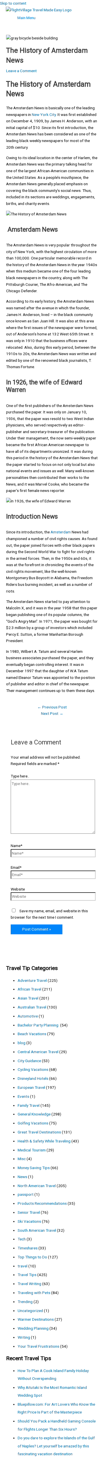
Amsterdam (61, 532)
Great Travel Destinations (39, 1132)
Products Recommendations (42, 1203)
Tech (22, 1239)
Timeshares (28, 1248)
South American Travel (37, 1230)
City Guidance (29, 1060)
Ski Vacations (29, 1221)
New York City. (44, 114)
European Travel (31, 1087)
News (22, 1176)
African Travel (29, 989)
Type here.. (20, 776)
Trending (25, 1301)
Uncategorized (30, 1310)
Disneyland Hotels (33, 1078)
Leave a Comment (21, 70)
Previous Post (52, 707)
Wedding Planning (33, 1328)
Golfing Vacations (33, 1123)
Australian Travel (32, 1007)
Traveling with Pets (34, 1292)
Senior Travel (29, 1212)
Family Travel (29, 1105)
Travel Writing (29, 1283)
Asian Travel (28, 998)
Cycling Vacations (33, 1069)
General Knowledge (34, 1114)
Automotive (28, 1016)
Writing (24, 1337)
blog (21, 1042)
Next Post (52, 713)
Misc (22, 1158)
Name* (16, 845)
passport (26, 1194)
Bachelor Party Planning (38, 1025)
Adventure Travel (32, 980)
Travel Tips (27, 1274)
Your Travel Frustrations (38, 1346)
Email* (16, 867)
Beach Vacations (32, 1033)
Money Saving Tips (34, 1167)
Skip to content (13, 3)
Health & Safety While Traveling (44, 1141)
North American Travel (37, 1185)
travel (22, 1266)
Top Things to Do (32, 1257)
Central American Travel (38, 1051)
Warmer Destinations (36, 1319)
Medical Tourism (32, 1150)
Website (18, 889)
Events (23, 1096)
